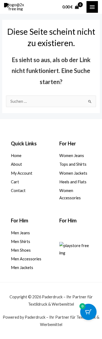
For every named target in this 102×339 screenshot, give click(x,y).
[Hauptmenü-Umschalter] (92, 6)
